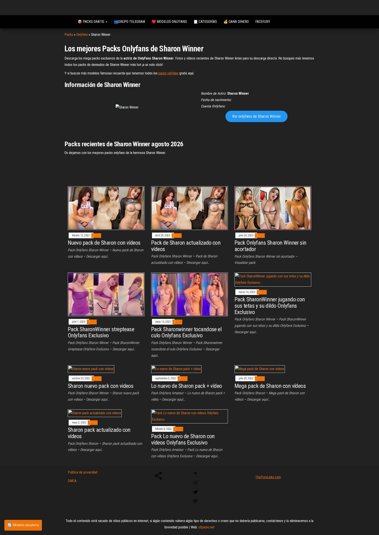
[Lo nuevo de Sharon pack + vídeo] (176, 369)
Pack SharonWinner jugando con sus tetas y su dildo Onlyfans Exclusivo (269, 305)
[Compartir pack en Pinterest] (195, 503)
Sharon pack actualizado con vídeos (99, 433)
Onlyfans (82, 35)
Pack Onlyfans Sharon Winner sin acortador (270, 245)
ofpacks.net (206, 527)
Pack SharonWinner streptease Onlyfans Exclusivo (101, 332)
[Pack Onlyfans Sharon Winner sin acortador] (272, 208)
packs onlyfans (168, 73)
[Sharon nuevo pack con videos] (91, 369)
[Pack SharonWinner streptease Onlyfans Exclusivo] (106, 294)
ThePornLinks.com (268, 477)
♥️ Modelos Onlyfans (169, 22)
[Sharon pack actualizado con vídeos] (95, 413)
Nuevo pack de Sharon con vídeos (104, 242)
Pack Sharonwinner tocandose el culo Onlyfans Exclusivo (186, 332)
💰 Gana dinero (236, 22)
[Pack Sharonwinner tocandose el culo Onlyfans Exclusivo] (189, 294)
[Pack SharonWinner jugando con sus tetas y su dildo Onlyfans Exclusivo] (272, 279)
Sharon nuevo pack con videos (100, 386)
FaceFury (262, 22)
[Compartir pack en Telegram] (195, 474)
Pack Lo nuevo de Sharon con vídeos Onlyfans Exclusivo (183, 439)
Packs (68, 35)
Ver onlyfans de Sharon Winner (256, 116)
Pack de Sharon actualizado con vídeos (185, 245)
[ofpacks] (67, 21)
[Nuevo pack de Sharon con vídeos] (106, 208)
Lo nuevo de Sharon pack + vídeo (186, 386)
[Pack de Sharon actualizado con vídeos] (189, 208)
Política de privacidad (82, 472)
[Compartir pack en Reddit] (195, 484)
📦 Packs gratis (91, 22)
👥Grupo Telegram (129, 22)
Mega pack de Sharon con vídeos (270, 386)
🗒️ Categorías (205, 22)
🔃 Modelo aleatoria (23, 525)
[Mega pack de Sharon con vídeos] (259, 369)
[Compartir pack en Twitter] (195, 493)
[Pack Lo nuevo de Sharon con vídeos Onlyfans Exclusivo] (189, 416)
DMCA (72, 481)
